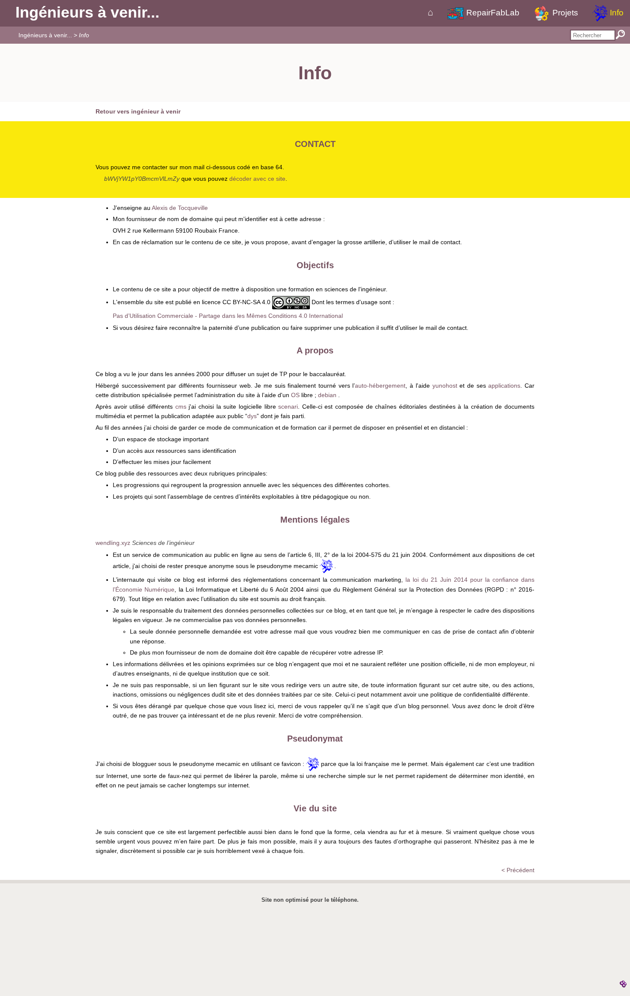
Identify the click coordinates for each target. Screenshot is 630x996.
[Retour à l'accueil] (430, 12)
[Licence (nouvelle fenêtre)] (291, 302)
